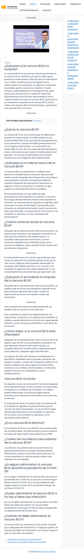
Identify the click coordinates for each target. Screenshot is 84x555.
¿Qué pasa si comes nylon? (73, 85)
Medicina (75, 4)
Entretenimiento (29, 10)
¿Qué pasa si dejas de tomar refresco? (73, 56)
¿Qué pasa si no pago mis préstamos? (24, 539)
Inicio (23, 4)
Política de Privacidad (45, 551)
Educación (60, 4)
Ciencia (47, 10)
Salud (33, 4)
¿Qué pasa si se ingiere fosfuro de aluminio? (27, 542)
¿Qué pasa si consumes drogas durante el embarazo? (73, 40)
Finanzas (45, 4)
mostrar (37, 121)
